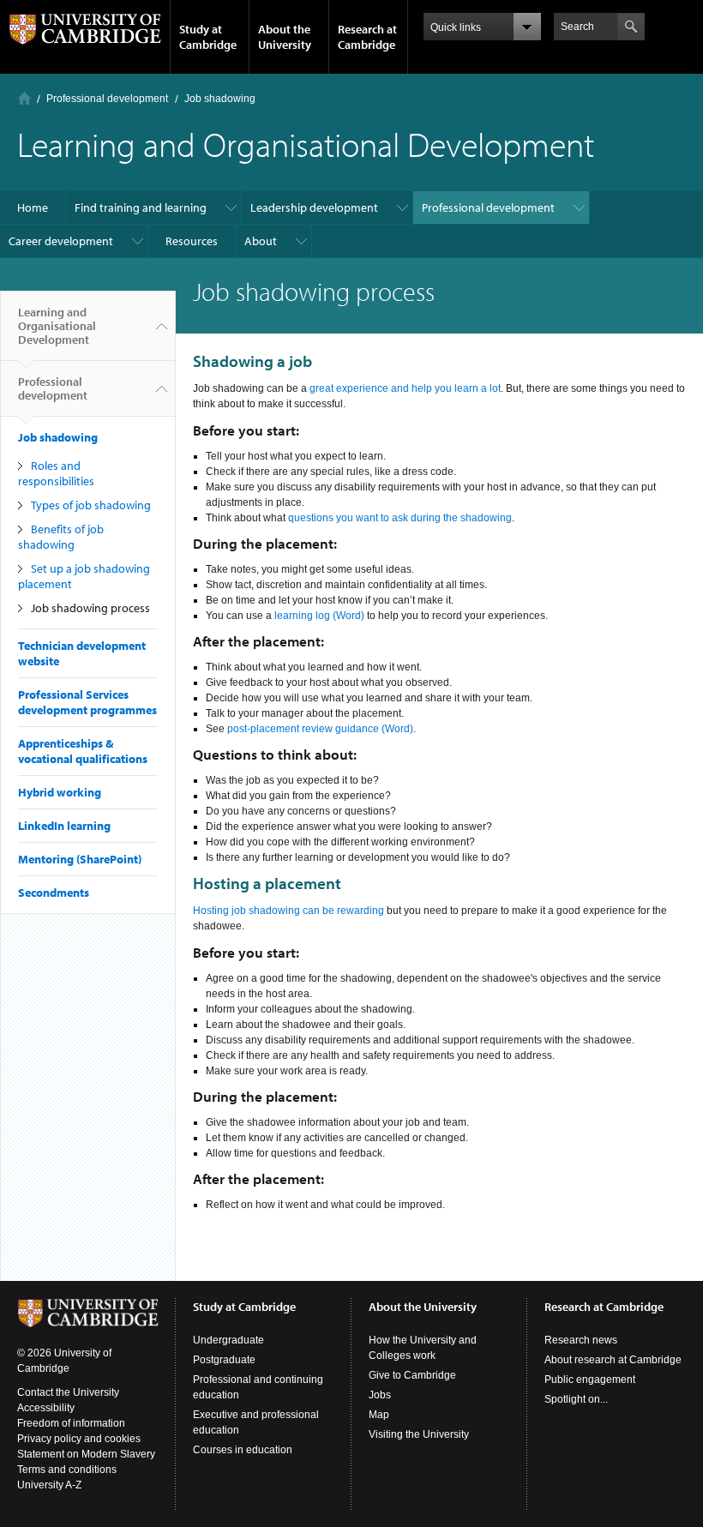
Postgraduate (224, 1360)
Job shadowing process (90, 608)
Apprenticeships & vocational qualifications (82, 751)
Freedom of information (71, 1423)
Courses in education (242, 1450)
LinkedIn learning (64, 825)
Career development (61, 241)
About (260, 241)
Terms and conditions (67, 1470)
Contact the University (68, 1392)
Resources (191, 241)
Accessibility (46, 1408)
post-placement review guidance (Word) (320, 729)
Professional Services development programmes (87, 702)
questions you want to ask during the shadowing (400, 518)
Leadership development (314, 207)
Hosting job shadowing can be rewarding (288, 911)
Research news (580, 1340)
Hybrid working (59, 792)
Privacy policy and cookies (79, 1439)
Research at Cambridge (367, 36)
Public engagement (589, 1380)
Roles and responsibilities (56, 473)
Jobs (380, 1395)
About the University (284, 36)
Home (24, 98)
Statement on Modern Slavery (86, 1454)
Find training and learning (141, 207)
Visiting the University (419, 1434)
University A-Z (49, 1485)
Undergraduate (228, 1340)
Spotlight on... (576, 1399)
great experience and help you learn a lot (405, 388)
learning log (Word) (319, 616)
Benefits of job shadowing (61, 536)
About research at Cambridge (613, 1360)
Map (379, 1415)
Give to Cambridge (412, 1375)
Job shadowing (219, 99)
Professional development (107, 99)
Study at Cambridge (208, 36)
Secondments (53, 892)
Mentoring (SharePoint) (79, 859)
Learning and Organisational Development (57, 325)
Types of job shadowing (91, 505)
